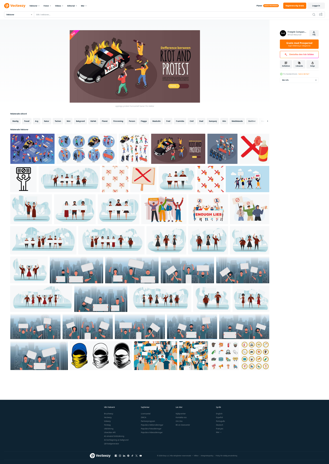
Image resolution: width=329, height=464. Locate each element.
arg (36, 121)
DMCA (143, 417)
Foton (46, 6)
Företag (107, 425)
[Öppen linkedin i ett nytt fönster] (124, 456)
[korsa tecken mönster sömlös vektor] (115, 179)
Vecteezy (108, 417)
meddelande (237, 121)
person (132, 121)
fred (168, 121)
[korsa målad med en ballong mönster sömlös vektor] (210, 179)
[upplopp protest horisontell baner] (178, 149)
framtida (180, 121)
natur (46, 121)
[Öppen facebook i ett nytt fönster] (116, 456)
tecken (58, 121)
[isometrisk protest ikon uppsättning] (134, 149)
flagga (144, 121)
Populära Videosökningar (152, 432)
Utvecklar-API (110, 432)
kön (224, 121)
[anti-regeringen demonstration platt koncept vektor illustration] (208, 209)
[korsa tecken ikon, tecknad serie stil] (143, 179)
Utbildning (108, 428)
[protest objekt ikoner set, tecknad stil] (224, 355)
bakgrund (80, 121)
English (219, 413)
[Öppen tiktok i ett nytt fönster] (132, 456)
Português (220, 421)
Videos (58, 6)
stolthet (252, 121)
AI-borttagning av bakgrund (116, 440)
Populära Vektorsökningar (152, 425)
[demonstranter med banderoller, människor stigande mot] (164, 209)
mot (68, 121)
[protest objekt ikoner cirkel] (255, 355)
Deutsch (219, 425)
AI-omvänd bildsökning (114, 436)
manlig (15, 121)
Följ (314, 35)
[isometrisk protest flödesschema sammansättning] (32, 149)
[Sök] (313, 14)
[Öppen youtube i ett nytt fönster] (141, 456)
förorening (118, 121)
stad (201, 121)
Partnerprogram (148, 421)
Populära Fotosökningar (151, 428)
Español (219, 417)
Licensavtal (145, 413)
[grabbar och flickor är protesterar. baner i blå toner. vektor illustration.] (111, 240)
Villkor (196, 455)
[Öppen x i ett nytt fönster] (136, 456)
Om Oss (179, 421)
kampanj (213, 121)
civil (192, 121)
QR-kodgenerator (111, 443)
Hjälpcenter (181, 413)
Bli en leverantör (183, 425)
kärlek (93, 121)
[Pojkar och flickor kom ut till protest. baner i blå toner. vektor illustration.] (31, 209)
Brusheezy (108, 413)
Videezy (107, 421)
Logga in (316, 5)
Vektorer (33, 6)
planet (105, 121)
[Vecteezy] (14, 5)
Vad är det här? (303, 74)
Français (219, 428)
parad (26, 121)
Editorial (71, 6)
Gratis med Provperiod (299, 44)
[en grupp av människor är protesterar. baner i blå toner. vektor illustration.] (249, 240)
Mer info (285, 80)
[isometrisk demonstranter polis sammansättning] (222, 149)
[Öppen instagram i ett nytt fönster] (120, 456)
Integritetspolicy (207, 455)
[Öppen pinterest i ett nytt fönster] (128, 456)
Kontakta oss (181, 417)
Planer (259, 5)
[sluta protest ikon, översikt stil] (23, 179)
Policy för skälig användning (226, 455)
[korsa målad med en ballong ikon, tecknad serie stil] (254, 149)
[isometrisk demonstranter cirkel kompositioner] (87, 149)
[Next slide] (265, 121)
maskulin (156, 121)
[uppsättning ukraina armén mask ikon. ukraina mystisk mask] (101, 355)
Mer (82, 6)
